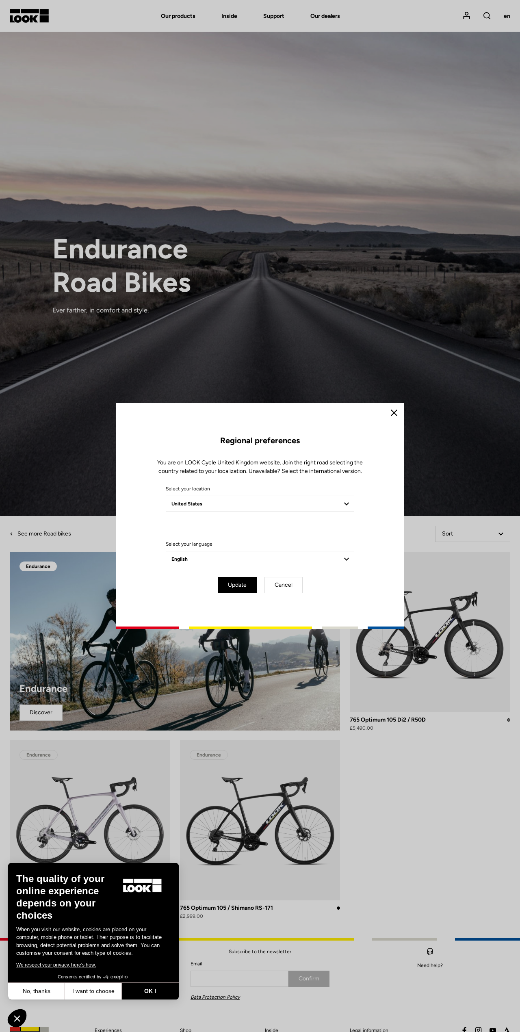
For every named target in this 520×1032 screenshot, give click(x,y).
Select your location (188, 489)
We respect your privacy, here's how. (56, 965)
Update (237, 584)
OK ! (150, 991)
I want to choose (93, 991)
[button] (17, 1018)
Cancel (283, 584)
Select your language (189, 544)
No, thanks (36, 991)
